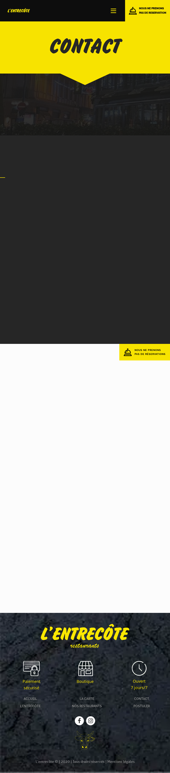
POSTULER (141, 706)
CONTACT (141, 699)
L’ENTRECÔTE (30, 706)
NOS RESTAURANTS (87, 706)
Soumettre (67, 318)
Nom (114, 191)
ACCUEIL (30, 699)
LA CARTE (87, 699)
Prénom (61, 191)
